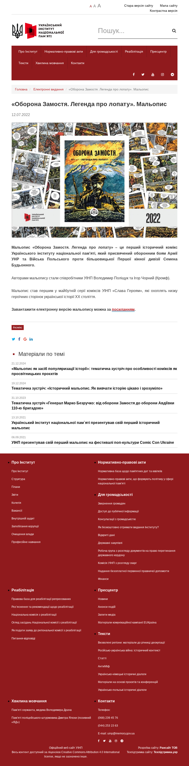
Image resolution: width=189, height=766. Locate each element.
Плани (16, 487)
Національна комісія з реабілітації (34, 614)
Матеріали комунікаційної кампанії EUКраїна (127, 622)
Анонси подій (106, 606)
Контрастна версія (163, 10)
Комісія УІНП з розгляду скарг (117, 563)
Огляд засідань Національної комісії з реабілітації (44, 622)
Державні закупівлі (110, 543)
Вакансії (17, 510)
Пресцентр (158, 51)
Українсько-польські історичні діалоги (122, 689)
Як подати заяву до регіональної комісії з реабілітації (46, 630)
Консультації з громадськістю (117, 519)
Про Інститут (27, 51)
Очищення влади (23, 534)
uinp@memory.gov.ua (121, 733)
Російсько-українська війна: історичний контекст (129, 650)
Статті (102, 658)
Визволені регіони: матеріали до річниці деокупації (131, 642)
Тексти (23, 63)
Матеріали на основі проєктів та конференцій (128, 682)
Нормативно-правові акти (63, 51)
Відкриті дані (106, 535)
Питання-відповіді (23, 638)
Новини (103, 599)
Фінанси (103, 579)
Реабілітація (134, 51)
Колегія (16, 502)
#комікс (17, 327)
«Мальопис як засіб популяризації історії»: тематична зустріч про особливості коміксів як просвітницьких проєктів (94, 369)
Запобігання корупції (25, 526)
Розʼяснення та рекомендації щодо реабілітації (43, 606)
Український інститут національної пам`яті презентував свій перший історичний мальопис (86, 423)
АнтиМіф (104, 666)
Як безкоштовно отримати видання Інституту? (128, 527)
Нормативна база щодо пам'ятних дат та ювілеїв (130, 471)
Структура (18, 479)
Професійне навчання (26, 542)
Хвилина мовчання (49, 63)
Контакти (77, 63)
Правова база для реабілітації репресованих (41, 599)
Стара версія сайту (138, 5)
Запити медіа (106, 614)
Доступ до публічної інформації (118, 511)
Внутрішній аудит (23, 518)
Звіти (15, 494)
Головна (21, 89)
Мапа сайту (168, 5)
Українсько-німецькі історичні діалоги (122, 674)
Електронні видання (48, 89)
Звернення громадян (111, 503)
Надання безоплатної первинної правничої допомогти (133, 571)
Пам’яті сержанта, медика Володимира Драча (42, 710)
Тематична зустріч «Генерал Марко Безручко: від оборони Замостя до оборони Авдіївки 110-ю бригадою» (93, 403)
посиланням (123, 309)
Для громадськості (104, 51)
